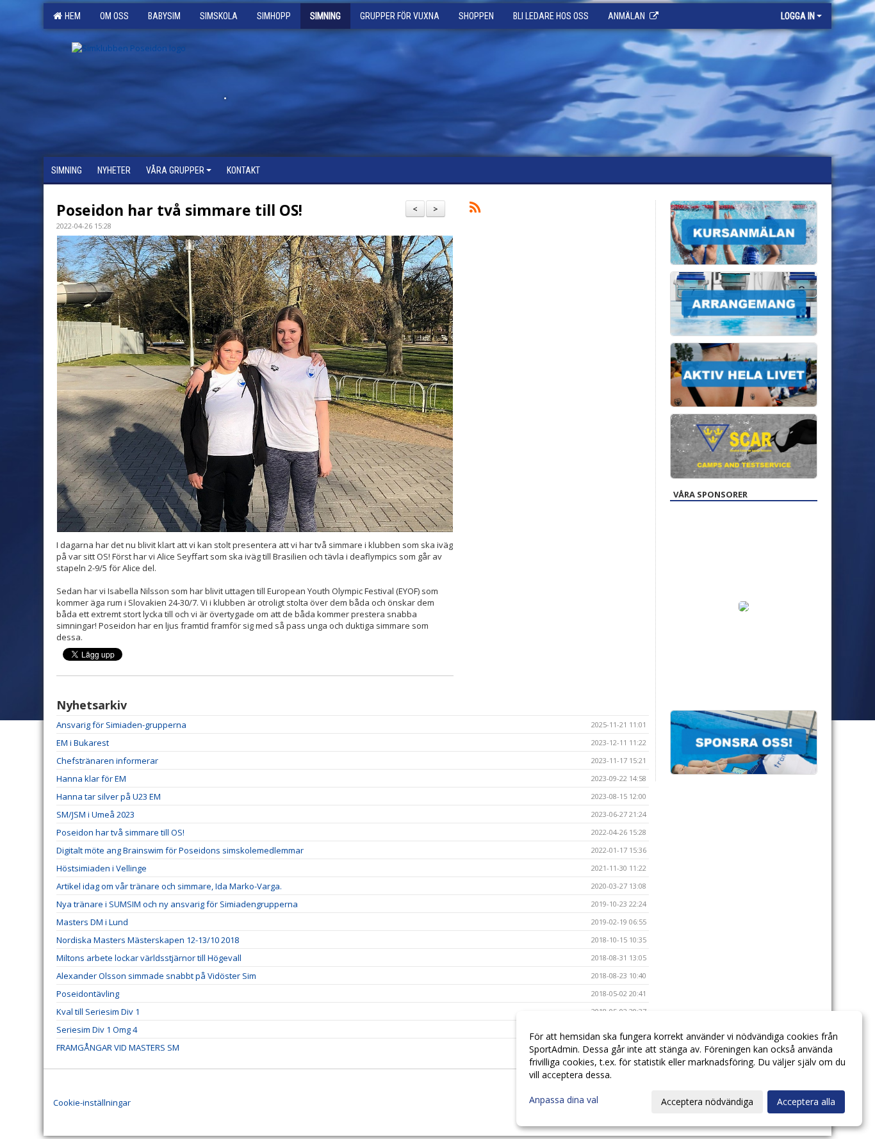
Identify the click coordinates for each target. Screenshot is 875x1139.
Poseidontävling (87, 993)
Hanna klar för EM (91, 778)
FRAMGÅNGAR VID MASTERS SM (117, 1047)
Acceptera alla (806, 1101)
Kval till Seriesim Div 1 (98, 1011)
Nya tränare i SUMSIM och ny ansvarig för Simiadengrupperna (177, 904)
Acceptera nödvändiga (707, 1101)
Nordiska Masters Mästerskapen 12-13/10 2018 (147, 940)
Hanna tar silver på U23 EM (108, 796)
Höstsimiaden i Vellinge (101, 868)
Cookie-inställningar (92, 1102)
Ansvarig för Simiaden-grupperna (121, 725)
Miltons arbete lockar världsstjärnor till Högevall (148, 958)
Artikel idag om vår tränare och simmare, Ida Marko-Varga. (169, 886)
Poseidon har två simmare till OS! (179, 210)
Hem (71, 16)
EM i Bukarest (82, 742)
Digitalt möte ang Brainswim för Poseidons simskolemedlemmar (180, 850)
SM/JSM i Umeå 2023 (95, 814)
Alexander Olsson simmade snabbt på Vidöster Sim (156, 975)
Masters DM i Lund (92, 922)
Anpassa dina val (563, 1100)
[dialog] (689, 1068)
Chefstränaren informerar (107, 760)
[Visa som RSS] (475, 209)
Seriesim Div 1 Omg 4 (96, 1029)
